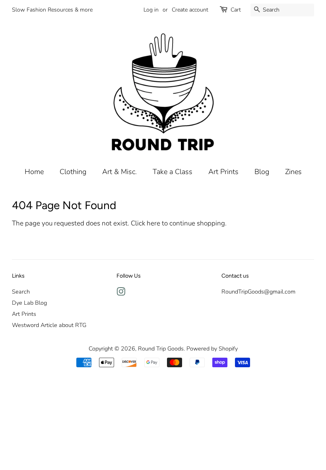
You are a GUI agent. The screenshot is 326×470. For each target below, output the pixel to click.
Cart (236, 10)
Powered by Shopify (212, 348)
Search (21, 292)
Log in (151, 10)
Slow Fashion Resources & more (52, 10)
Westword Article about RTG (49, 325)
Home (34, 171)
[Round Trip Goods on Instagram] (120, 293)
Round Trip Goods (161, 348)
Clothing (73, 171)
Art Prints (223, 171)
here (153, 223)
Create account (190, 10)
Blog (261, 171)
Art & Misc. (119, 171)
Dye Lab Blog (29, 303)
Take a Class (172, 171)
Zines (293, 171)
